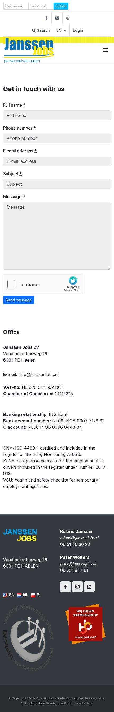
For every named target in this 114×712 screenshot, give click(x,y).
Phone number (19, 128)
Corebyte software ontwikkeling (69, 703)
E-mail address (20, 150)
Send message (19, 300)
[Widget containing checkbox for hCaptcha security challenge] (43, 284)
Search (43, 30)
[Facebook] (46, 18)
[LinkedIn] (57, 18)
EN (59, 30)
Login (78, 30)
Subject (12, 173)
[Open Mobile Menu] (105, 50)
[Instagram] (68, 18)
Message (14, 196)
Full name (14, 105)
